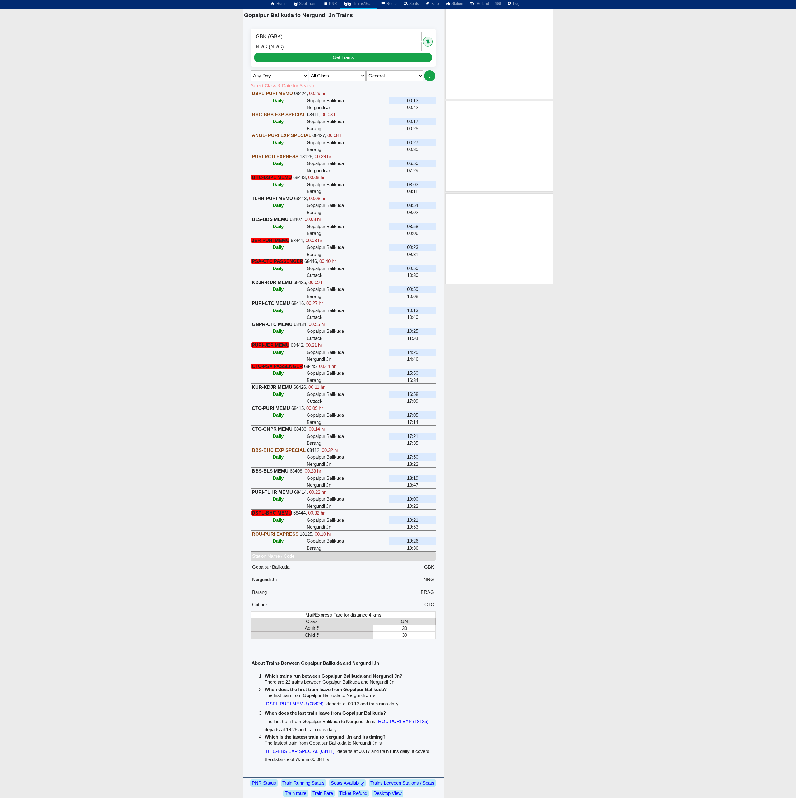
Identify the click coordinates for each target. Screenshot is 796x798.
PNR (332, 4)
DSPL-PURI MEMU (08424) (295, 703)
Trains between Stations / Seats (402, 783)
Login (517, 4)
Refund (482, 4)
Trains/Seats (363, 4)
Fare (434, 4)
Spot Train (307, 4)
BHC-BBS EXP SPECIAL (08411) (300, 751)
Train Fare (322, 793)
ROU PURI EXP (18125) (403, 721)
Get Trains (343, 57)
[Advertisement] (499, 54)
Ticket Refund (353, 793)
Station (457, 4)
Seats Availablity (347, 783)
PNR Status (264, 783)
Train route (295, 793)
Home (281, 4)
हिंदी (498, 4)
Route (391, 4)
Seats (413, 4)
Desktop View (387, 793)
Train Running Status (303, 783)
